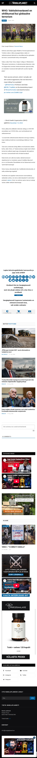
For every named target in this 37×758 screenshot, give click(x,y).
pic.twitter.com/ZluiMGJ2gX (13, 92)
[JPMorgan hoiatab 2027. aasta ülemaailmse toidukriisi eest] (18, 338)
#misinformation (11, 90)
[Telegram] (10, 280)
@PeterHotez (9, 85)
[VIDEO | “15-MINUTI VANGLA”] (18, 535)
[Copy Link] (16, 280)
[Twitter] (10, 276)
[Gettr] (23, 280)
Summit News (19, 46)
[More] (26, 280)
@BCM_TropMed (9, 87)
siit (10, 718)
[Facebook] (3, 276)
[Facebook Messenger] (6, 276)
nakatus (9, 180)
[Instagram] (13, 276)
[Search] (34, 3)
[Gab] (20, 280)
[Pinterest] (16, 276)
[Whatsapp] (26, 276)
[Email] (33, 276)
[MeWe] (23, 276)
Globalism (5, 526)
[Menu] (3, 3)
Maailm (4, 20)
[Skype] (30, 276)
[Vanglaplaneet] (18, 3)
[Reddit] (13, 280)
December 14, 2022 (16, 123)
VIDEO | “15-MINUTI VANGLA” (13, 547)
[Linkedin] (20, 276)
